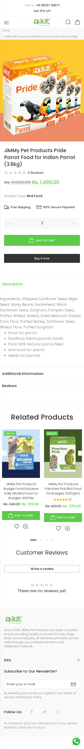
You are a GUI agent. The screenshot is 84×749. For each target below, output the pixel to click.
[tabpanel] (21, 475)
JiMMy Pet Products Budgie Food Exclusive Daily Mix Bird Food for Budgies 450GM (21, 491)
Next (80, 453)
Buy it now (42, 258)
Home (6, 30)
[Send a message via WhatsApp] (76, 741)
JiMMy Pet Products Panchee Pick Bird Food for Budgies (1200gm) (63, 489)
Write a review (42, 569)
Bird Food (34, 196)
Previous (4, 453)
